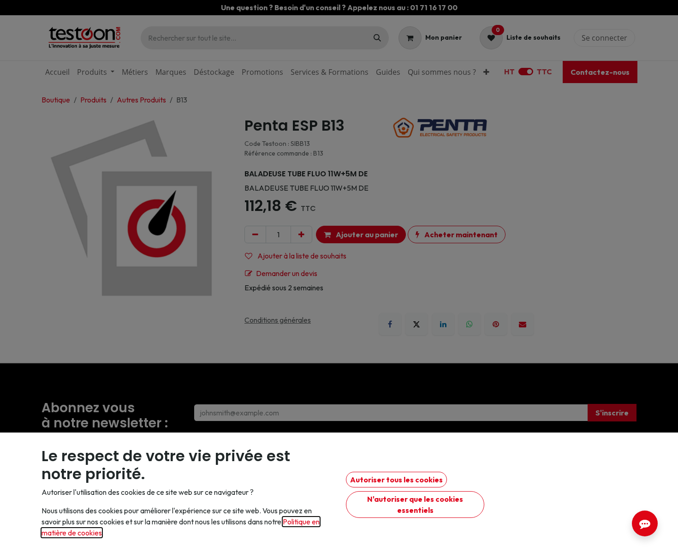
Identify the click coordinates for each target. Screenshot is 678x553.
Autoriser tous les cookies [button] (396, 479)
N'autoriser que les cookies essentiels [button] (415, 504)
